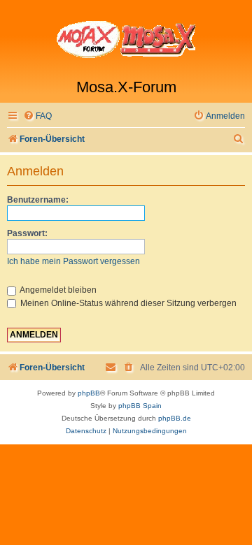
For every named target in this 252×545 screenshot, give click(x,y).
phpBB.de (174, 418)
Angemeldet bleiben (57, 290)
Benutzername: (38, 200)
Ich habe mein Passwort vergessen (73, 261)
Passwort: (27, 233)
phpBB (89, 393)
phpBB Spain (140, 405)
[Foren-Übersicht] (126, 39)
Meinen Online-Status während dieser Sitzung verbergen (127, 303)
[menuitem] (37, 116)
